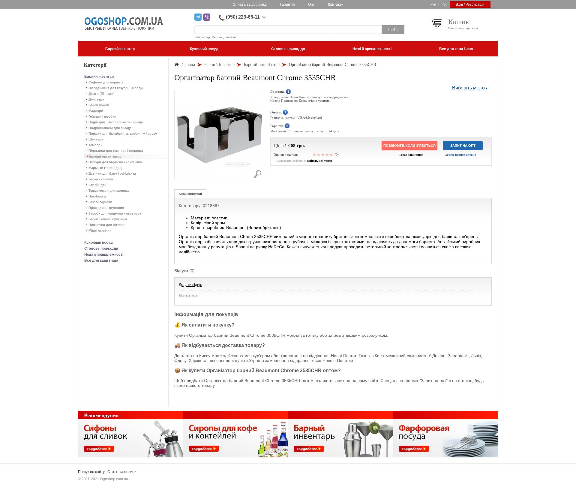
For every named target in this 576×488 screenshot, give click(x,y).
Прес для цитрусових (106, 207)
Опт (311, 4)
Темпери (95, 145)
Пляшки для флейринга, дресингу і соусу (122, 133)
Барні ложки (98, 105)
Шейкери (96, 139)
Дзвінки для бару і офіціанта (112, 173)
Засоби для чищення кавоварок (114, 213)
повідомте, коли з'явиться (409, 145)
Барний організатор (105, 156)
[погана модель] (319, 154)
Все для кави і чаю (101, 260)
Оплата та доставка (250, 4)
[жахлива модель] (315, 154)
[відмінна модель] (331, 154)
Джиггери (96, 99)
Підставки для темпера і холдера (115, 150)
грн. (301, 145)
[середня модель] (323, 154)
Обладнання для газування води (115, 88)
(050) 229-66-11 (243, 17)
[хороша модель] (327, 154)
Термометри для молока (108, 190)
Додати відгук (190, 285)
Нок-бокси (97, 196)
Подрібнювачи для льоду (109, 128)
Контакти (336, 4)
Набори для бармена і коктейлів (115, 162)
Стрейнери (97, 185)
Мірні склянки (100, 230)
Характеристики (190, 193)
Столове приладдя (101, 248)
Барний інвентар (99, 76)
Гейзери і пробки (102, 116)
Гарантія (287, 4)
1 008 (290, 145)
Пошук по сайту (91, 472)
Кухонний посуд (98, 242)
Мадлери (95, 111)
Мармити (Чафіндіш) (105, 168)
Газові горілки (100, 202)
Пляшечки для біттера (106, 225)
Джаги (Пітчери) (101, 93)
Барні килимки (100, 179)
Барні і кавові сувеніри (107, 219)
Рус (444, 4)
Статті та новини (121, 472)
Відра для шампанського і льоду (115, 122)
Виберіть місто (468, 87)
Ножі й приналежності (103, 254)
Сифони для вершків (106, 82)
